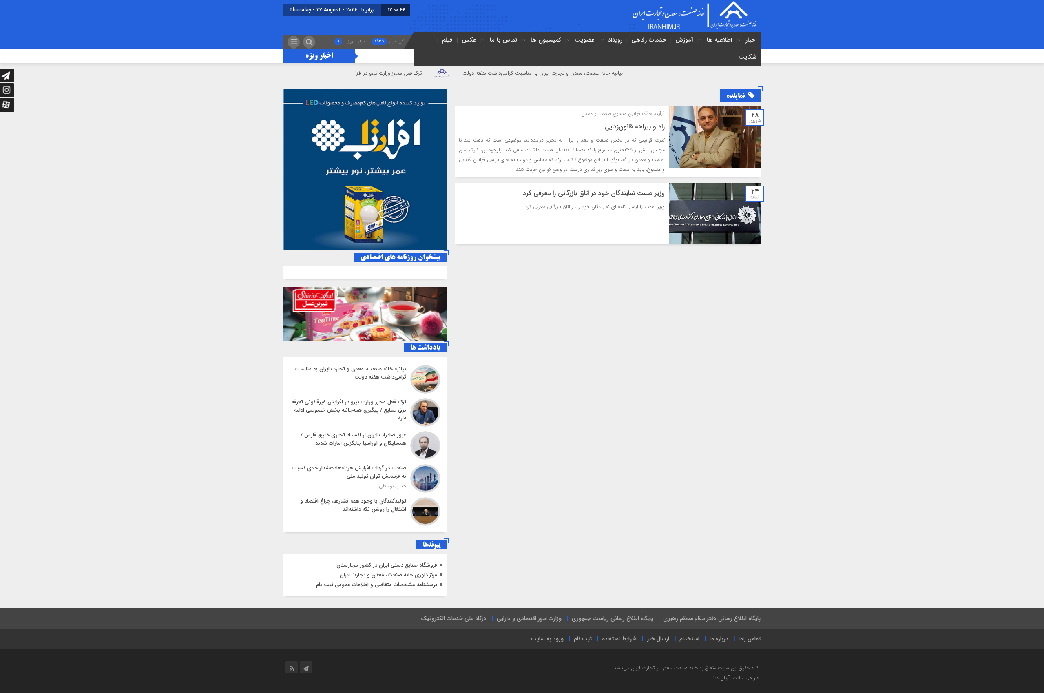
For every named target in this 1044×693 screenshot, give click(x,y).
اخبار (750, 40)
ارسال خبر (658, 638)
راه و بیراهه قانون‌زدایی (635, 127)
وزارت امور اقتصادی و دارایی (529, 618)
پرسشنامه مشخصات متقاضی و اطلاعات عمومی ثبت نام (376, 584)
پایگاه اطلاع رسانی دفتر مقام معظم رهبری (712, 618)
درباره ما (719, 638)
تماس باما (750, 638)
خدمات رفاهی (648, 40)
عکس (469, 40)
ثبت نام (583, 638)
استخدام (689, 638)
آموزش (684, 40)
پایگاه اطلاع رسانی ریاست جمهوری (612, 618)
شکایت (747, 57)
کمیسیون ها (546, 40)
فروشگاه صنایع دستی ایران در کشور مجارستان (386, 565)
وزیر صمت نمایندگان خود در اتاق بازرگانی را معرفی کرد (594, 193)
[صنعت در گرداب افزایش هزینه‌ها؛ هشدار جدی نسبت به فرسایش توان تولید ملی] (365, 478)
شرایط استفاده (619, 638)
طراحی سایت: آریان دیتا (735, 678)
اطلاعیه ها (719, 40)
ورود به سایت (547, 638)
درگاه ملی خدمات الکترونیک (454, 618)
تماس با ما (503, 40)
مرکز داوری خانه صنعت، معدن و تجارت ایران (388, 575)
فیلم (447, 40)
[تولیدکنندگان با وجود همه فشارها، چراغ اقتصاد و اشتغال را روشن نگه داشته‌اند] (365, 510)
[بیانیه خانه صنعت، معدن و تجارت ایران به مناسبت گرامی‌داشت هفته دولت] (365, 379)
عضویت (585, 40)
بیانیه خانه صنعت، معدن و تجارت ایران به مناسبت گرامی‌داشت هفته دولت (580, 73)
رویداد (615, 40)
